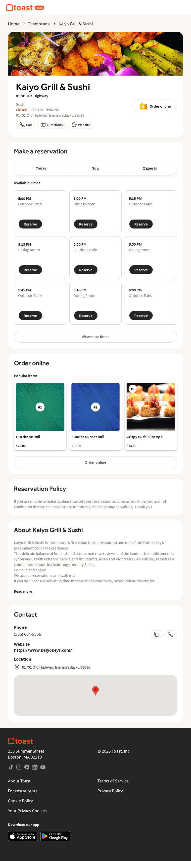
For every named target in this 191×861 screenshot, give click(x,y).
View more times (95, 336)
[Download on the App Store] (23, 836)
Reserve (30, 224)
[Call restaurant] (171, 634)
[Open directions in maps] (95, 695)
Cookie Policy (20, 801)
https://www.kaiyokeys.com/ (43, 650)
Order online (160, 106)
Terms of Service (113, 781)
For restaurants (22, 791)
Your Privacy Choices (27, 811)
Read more (23, 591)
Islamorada (39, 24)
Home (13, 24)
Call (29, 125)
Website (84, 125)
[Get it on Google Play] (55, 836)
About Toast (19, 781)
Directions (55, 125)
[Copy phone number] (156, 634)
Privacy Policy (110, 791)
